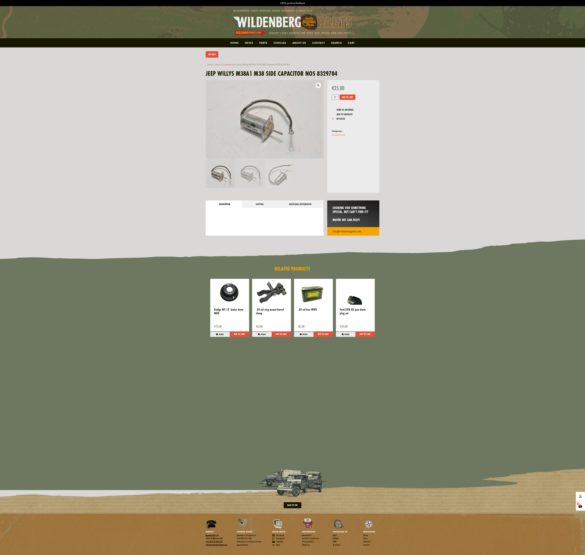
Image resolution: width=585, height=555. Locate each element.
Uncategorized (229, 64)
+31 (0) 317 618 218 (214, 541)
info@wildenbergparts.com (347, 231)
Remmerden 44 (212, 535)
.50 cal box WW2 (307, 309)
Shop (217, 64)
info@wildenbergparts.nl (216, 545)
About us (299, 43)
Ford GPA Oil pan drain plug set (353, 311)
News (249, 43)
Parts (263, 43)
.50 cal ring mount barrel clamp (270, 311)
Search (336, 43)
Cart (351, 43)
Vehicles (279, 43)
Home (234, 43)
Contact (318, 43)
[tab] (224, 204)
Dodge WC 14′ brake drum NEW (228, 311)
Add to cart (347, 97)
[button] (318, 85)
